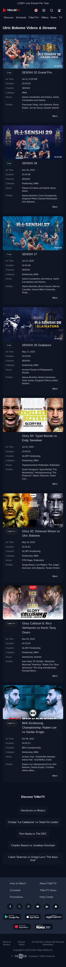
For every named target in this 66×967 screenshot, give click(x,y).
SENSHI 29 (29, 163)
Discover (9, 17)
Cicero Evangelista (47, 195)
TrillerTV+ (33, 17)
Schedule (21, 17)
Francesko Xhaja (30, 104)
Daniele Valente (51, 108)
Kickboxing (27, 183)
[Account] (59, 10)
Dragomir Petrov (29, 198)
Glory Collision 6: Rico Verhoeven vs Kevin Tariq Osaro (38, 628)
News (54, 17)
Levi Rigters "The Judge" (47, 565)
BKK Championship (31, 748)
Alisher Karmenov (46, 377)
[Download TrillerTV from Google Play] (12, 917)
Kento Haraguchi (30, 469)
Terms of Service (6, 943)
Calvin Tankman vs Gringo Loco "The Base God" (33, 858)
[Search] (51, 10)
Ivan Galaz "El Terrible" (33, 661)
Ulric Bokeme (45, 104)
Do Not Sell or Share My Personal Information (48, 943)
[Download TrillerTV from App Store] (33, 917)
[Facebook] (10, 906)
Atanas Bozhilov (29, 195)
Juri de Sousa (36, 108)
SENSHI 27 (29, 254)
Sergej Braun (28, 565)
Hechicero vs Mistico (33, 810)
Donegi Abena (29, 671)
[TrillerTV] (11, 10)
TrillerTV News (48, 890)
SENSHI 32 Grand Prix (37, 72)
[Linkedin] (47, 906)
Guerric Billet (38, 289)
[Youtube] (37, 906)
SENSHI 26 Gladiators (36, 345)
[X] (19, 906)
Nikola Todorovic (41, 475)
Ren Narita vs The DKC (33, 833)
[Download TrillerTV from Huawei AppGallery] (22, 926)
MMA (24, 92)
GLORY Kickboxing (31, 456)
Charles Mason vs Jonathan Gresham (33, 845)
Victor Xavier (28, 380)
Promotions (16, 896)
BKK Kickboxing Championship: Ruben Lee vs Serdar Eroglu (39, 728)
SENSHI (26, 88)
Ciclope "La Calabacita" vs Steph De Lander (33, 822)
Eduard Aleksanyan (48, 198)
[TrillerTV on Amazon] (54, 917)
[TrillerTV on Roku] (44, 926)
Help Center (46, 896)
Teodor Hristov (53, 568)
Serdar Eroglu (37, 767)
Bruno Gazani (45, 286)
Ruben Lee (27, 764)
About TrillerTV (48, 883)
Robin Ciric (48, 664)
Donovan (26, 568)
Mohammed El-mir (42, 764)
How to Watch (18, 883)
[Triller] (56, 906)
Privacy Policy (21, 943)
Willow (44, 17)
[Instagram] (28, 906)
